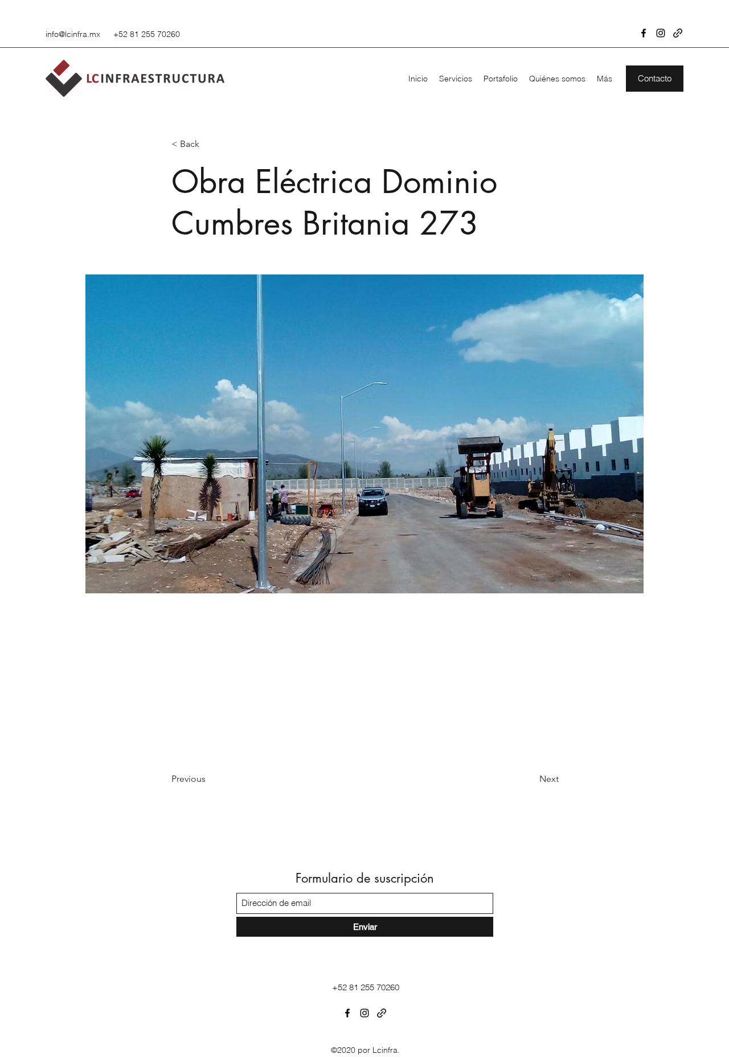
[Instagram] (660, 33)
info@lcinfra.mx (73, 34)
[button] (654, 78)
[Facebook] (643, 33)
